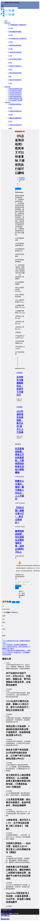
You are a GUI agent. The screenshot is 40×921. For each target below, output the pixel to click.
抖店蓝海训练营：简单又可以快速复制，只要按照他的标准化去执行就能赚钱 (19, 460)
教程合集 (7, 23)
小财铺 (14, 909)
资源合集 (7, 87)
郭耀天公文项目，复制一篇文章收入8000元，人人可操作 (19, 490)
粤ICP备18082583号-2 (9, 911)
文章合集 (7, 102)
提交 (17, 588)
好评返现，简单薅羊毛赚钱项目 (14, 644)
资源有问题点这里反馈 (11, 2)
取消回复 (18, 586)
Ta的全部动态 (6, 654)
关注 (13, 602)
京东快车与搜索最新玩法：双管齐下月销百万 (20, 386)
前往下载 (18, 188)
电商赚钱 (22, 178)
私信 (18, 602)
